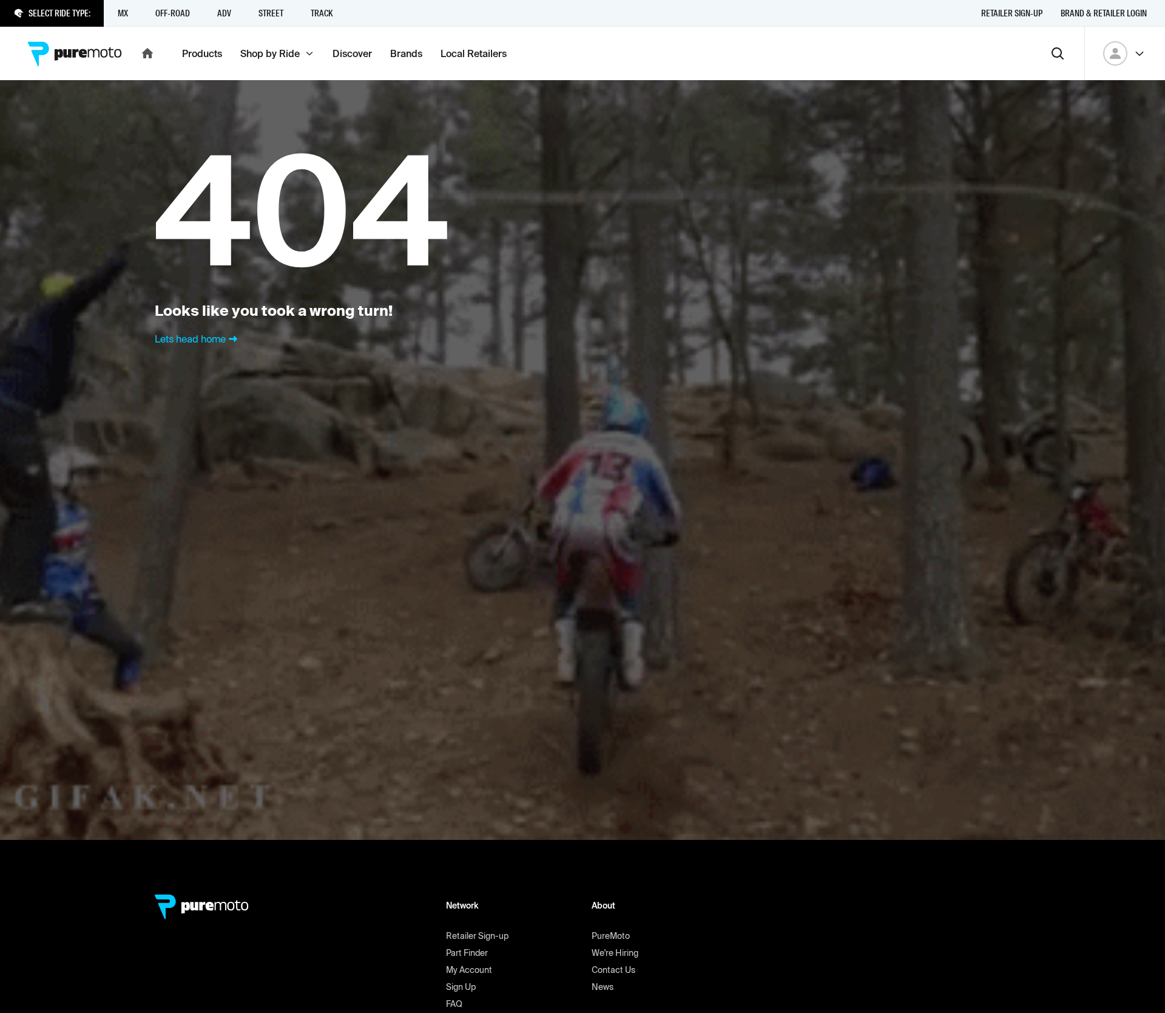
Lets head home (190, 338)
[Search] (1058, 53)
